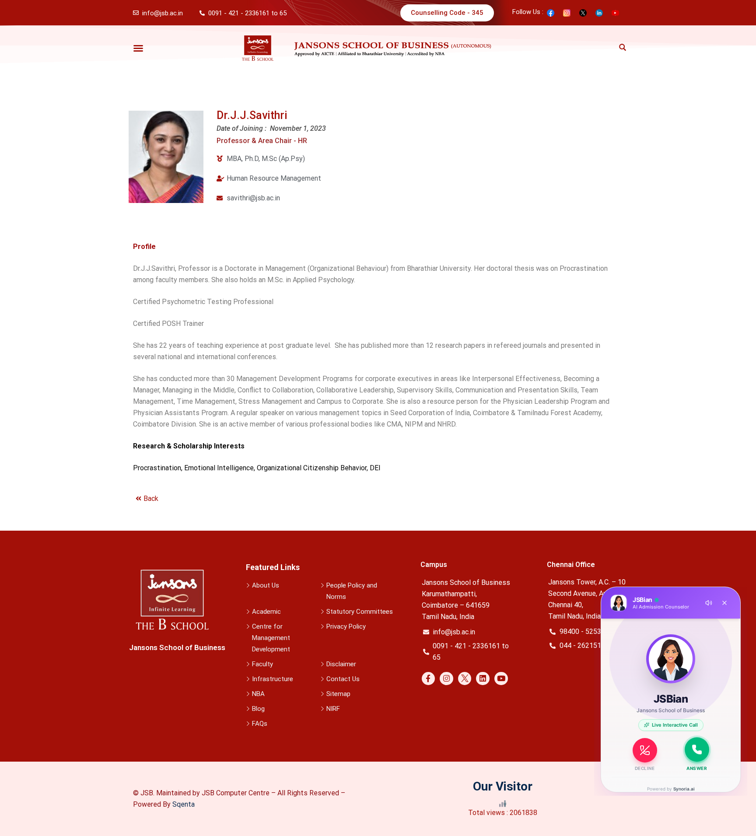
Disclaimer (341, 664)
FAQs (259, 724)
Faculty (262, 664)
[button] (138, 48)
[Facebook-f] (428, 679)
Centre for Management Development (271, 638)
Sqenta (183, 804)
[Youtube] (501, 679)
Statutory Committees (359, 612)
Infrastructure (272, 679)
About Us (265, 585)
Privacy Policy (346, 626)
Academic (266, 612)
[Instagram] (446, 679)
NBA (258, 694)
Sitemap (338, 694)
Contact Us (343, 679)
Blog (258, 709)
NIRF (333, 709)
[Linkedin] (483, 679)
